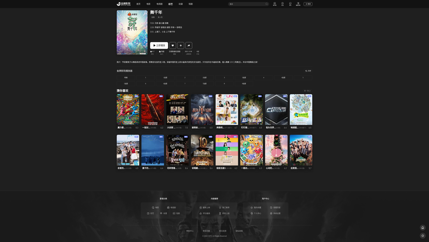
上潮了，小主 (160, 32)
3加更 (244, 77)
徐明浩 (179, 27)
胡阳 (168, 27)
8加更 (244, 83)
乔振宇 (157, 27)
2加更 (205, 77)
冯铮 (156, 23)
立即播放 (160, 45)
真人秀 (160, 17)
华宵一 (173, 27)
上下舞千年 (170, 32)
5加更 (126, 83)
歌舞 (153, 17)
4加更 (283, 77)
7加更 (205, 83)
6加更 (165, 83)
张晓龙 (163, 27)
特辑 (125, 77)
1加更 (165, 77)
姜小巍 (161, 23)
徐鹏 (166, 23)
